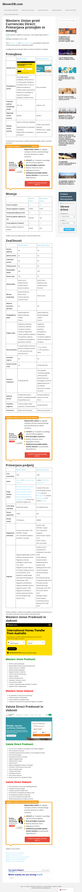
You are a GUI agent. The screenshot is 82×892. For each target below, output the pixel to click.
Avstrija (18, 492)
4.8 (30, 213)
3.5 (40, 213)
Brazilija (18, 487)
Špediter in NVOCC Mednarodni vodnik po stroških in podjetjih (67, 117)
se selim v (62, 220)
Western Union (13, 43)
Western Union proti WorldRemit (16, 859)
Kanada (24, 492)
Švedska (24, 487)
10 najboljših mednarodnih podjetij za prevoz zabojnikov (67, 163)
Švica (24, 499)
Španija (44, 501)
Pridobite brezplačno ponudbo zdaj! (37, 183)
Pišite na (28, 886)
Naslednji (68, 229)
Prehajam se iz (64, 213)
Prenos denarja (25, 146)
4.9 (40, 205)
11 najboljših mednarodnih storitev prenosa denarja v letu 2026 (67, 78)
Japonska (19, 497)
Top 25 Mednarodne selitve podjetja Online (67, 58)
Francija (29, 492)
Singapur (19, 499)
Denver (18, 480)
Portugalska (40, 495)
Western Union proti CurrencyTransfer (17, 857)
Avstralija (30, 487)
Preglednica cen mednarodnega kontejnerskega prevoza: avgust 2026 (66, 39)
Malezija (25, 497)
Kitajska (28, 494)
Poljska (28, 489)
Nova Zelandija (20, 489)
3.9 (30, 205)
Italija (23, 494)
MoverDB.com (13, 4)
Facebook (54, 886)
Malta (30, 497)
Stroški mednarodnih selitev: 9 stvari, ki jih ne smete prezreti (67, 98)
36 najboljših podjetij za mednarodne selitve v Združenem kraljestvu (67, 182)
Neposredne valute (27, 43)
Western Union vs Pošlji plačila (15, 861)
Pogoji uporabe (47, 886)
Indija (38, 493)
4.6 (30, 223)
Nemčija (18, 494)
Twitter (60, 886)
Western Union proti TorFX (14, 855)
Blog (22, 886)
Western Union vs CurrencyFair (15, 853)
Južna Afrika (41, 498)
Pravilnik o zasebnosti (36, 886)
